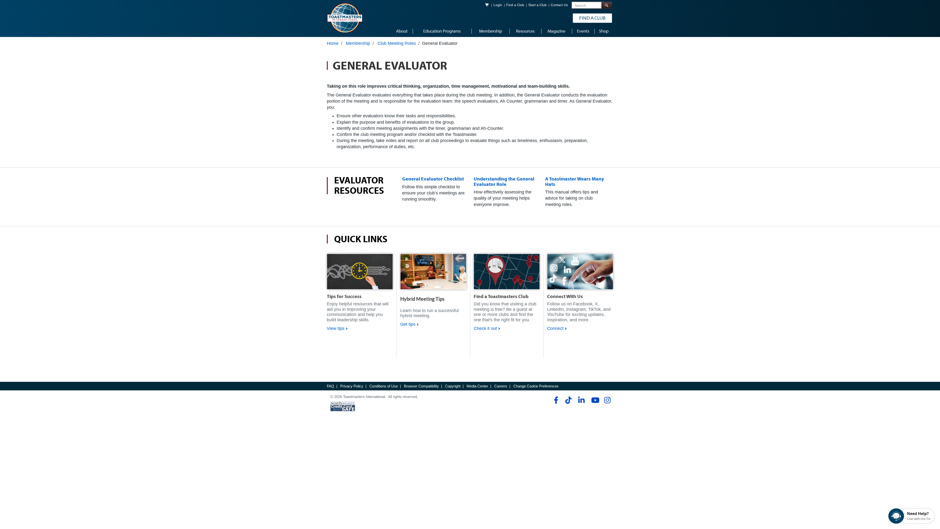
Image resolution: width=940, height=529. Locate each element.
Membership (358, 43)
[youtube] (594, 400)
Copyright (452, 386)
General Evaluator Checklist (433, 179)
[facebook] (555, 400)
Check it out (485, 328)
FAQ (330, 386)
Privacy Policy (351, 386)
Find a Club (515, 5)
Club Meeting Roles (396, 43)
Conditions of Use (383, 386)
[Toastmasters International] (344, 17)
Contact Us (559, 5)
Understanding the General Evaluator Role (504, 181)
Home (333, 43)
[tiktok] (568, 400)
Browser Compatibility (421, 386)
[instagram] (607, 400)
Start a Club (537, 5)
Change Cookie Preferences (536, 386)
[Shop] (360, 271)
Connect (555, 328)
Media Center (477, 386)
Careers (500, 386)
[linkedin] (581, 400)
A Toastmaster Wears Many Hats (574, 181)
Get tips (407, 324)
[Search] (606, 5)
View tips (335, 328)
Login (498, 5)
